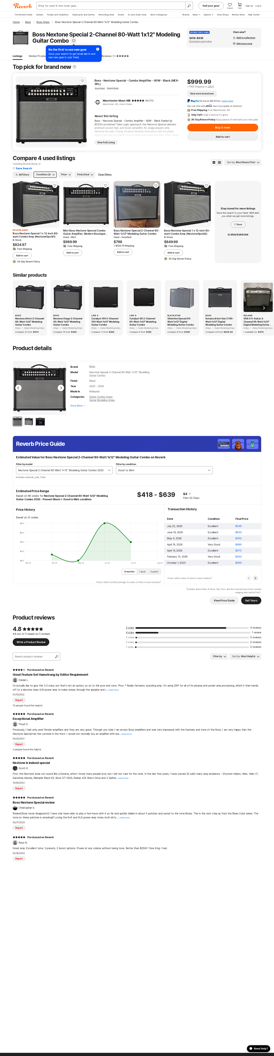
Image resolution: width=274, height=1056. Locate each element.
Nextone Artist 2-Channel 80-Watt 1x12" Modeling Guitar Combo (29, 321)
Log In (258, 5)
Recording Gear (106, 14)
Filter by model (24, 464)
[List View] (219, 162)
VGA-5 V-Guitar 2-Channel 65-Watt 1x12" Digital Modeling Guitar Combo (256, 321)
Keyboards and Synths (83, 14)
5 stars (130, 627)
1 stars (130, 647)
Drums (121, 14)
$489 (238, 544)
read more (113, 690)
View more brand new (202, 93)
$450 (238, 538)
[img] (138, 100)
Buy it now (222, 127)
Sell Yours (251, 600)
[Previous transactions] (248, 578)
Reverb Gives (238, 14)
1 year (142, 571)
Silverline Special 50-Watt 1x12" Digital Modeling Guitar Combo (180, 321)
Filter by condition (126, 464)
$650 (238, 532)
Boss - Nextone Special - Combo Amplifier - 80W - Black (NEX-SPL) (137, 82)
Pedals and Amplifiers (58, 14)
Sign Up (249, 5)
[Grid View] (213, 162)
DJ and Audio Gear (137, 14)
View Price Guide (224, 600)
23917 (211, 86)
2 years (154, 571)
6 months (129, 571)
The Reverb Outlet (23, 14)
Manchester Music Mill (116, 100)
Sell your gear (211, 5)
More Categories (158, 14)
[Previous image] (20, 111)
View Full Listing (106, 142)
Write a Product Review (31, 642)
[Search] (189, 6)
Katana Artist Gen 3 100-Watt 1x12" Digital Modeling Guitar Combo (219, 321)
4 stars (130, 632)
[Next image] (82, 111)
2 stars (130, 642)
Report (19, 700)
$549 (238, 526)
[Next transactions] (255, 578)
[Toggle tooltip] (74, 66)
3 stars (130, 637)
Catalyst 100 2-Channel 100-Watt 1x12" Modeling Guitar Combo (105, 321)
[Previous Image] (18, 388)
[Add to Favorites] (74, 41)
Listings (17, 56)
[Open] (109, 470)
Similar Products (39, 56)
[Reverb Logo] (22, 5)
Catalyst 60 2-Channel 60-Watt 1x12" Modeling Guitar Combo (142, 321)
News (195, 14)
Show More (76, 405)
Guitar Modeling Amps (102, 400)
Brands (186, 14)
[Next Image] (61, 388)
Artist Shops (223, 14)
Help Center (254, 14)
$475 (238, 550)
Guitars (39, 14)
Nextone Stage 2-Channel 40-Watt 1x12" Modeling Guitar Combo (67, 321)
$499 (238, 562)
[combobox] (61, 470)
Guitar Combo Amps (100, 396)
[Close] (98, 49)
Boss (92, 366)
